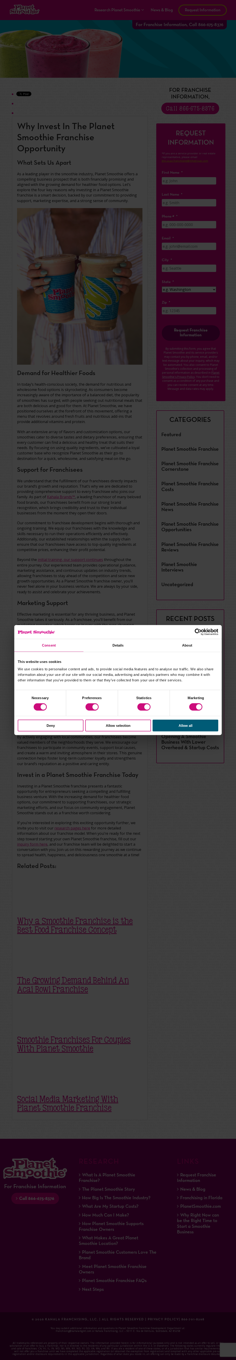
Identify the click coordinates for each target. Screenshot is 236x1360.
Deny (51, 725)
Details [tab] (118, 645)
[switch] (92, 707)
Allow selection (118, 725)
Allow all (185, 725)
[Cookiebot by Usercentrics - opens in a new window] (198, 632)
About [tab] (187, 645)
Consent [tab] (49, 645)
